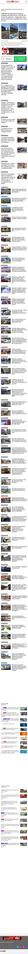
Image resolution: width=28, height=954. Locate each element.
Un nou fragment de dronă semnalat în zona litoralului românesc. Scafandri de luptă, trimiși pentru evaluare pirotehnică (10, 751)
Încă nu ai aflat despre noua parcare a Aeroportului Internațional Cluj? (18, 321)
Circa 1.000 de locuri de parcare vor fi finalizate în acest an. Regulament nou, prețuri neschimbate (18, 509)
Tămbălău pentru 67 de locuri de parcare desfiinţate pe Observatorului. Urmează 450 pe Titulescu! (19, 646)
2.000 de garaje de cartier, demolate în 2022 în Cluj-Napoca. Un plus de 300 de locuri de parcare (18, 239)
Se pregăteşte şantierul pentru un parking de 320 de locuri (19, 617)
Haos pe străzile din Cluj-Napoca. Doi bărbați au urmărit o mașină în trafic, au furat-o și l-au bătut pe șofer (10, 796)
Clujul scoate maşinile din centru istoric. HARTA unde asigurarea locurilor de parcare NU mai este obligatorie (19, 656)
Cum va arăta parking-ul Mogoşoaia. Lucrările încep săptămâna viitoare (18, 627)
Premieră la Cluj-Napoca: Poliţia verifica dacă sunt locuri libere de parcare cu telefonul (19, 499)
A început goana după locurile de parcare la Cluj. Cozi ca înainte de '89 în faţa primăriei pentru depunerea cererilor (19, 518)
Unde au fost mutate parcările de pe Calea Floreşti (19, 547)
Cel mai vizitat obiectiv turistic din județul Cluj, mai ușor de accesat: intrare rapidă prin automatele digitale (10, 832)
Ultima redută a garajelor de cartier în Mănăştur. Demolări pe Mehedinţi (19, 191)
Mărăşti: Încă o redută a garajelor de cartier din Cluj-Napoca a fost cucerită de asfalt (8, 166)
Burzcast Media (19, 949)
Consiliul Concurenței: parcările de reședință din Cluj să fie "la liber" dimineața (19, 577)
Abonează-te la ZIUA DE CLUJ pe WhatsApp (21, 59)
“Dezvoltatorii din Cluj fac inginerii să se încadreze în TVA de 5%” (18, 539)
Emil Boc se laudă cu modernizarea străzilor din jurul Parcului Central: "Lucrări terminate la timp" (19, 360)
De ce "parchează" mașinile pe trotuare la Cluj (19, 567)
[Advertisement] (14, 688)
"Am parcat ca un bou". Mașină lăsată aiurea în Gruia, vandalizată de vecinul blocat (19, 311)
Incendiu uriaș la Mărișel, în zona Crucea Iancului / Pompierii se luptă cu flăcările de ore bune (10, 709)
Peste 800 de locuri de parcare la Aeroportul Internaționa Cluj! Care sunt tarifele (19, 200)
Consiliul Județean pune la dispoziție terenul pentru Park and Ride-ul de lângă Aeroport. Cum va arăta (19, 330)
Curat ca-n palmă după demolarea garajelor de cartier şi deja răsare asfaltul (19, 412)
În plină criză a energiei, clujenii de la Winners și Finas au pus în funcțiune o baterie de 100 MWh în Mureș (10, 825)
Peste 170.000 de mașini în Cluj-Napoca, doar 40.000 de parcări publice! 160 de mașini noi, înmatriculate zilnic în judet (19, 371)
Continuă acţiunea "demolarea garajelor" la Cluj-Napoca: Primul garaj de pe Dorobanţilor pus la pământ (19, 351)
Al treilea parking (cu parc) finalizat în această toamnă (18, 489)
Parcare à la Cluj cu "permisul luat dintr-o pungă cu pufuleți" (19, 217)
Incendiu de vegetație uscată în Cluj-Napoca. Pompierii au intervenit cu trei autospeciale (10, 720)
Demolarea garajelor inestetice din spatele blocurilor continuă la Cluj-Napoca (7, 140)
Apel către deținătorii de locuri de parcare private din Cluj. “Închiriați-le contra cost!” (19, 440)
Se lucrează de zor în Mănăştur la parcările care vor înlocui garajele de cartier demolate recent (19, 422)
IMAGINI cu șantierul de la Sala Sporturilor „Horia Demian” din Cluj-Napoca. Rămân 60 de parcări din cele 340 (19, 279)
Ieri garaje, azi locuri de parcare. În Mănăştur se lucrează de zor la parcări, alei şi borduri (19, 381)
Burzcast (13, 949)
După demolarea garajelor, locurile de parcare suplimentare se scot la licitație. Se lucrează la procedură (18, 529)
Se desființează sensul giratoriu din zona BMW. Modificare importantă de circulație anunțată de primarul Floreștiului (9, 802)
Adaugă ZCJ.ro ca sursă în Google (8, 59)
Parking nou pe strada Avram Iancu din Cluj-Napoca (8, 121)
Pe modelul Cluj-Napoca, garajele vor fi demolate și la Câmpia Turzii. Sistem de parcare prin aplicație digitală (19, 461)
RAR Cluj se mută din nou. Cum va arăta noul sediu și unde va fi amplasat (18, 259)
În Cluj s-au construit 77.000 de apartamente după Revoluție (19, 481)
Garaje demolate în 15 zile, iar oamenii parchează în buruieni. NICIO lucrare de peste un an (19, 248)
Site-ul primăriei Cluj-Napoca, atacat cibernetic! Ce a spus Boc (19, 230)
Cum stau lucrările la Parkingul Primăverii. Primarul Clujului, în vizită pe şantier (19, 597)
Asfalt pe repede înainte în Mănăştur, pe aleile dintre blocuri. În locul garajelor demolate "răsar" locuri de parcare (18, 301)
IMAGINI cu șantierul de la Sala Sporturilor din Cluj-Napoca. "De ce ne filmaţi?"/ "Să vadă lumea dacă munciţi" (19, 269)
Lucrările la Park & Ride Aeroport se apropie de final (7, 130)
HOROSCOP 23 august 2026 (7, 723)
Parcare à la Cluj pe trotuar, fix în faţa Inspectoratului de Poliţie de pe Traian (19, 403)
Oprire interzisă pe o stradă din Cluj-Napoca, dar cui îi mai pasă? (19, 431)
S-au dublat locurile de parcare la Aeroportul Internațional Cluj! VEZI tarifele (17, 209)
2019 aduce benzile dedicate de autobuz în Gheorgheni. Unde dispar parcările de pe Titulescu (19, 636)
